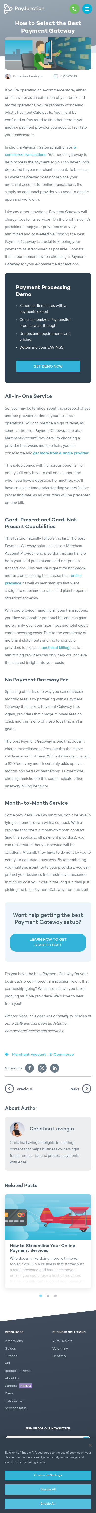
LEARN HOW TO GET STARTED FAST (48, 942)
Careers (18, 1386)
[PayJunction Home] (24, 9)
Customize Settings (48, 1475)
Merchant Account (29, 1055)
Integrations (14, 1341)
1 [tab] (40, 1296)
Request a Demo (18, 1371)
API (7, 1363)
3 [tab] (55, 1296)
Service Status (16, 1408)
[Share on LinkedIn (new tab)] (54, 1068)
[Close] (90, 1445)
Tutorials (11, 1356)
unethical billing (55, 648)
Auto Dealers (62, 1341)
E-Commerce (61, 1055)
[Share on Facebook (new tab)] (29, 1068)
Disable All (48, 1489)
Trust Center (14, 1400)
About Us (12, 1378)
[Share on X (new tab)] (42, 1068)
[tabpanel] (48, 1241)
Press (9, 1393)
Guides (10, 1348)
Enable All (48, 1503)
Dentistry (59, 1356)
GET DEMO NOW (48, 366)
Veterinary (60, 1348)
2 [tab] (48, 1296)
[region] (48, 1475)
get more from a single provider (61, 453)
